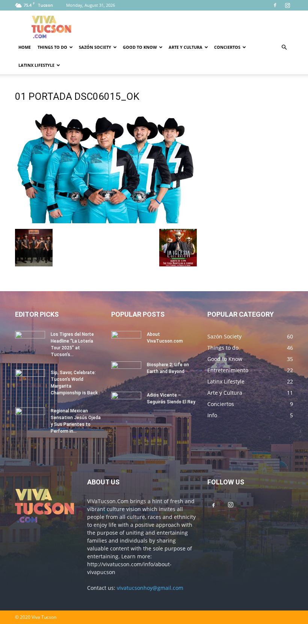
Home (24, 47)
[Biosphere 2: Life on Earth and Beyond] (126, 371)
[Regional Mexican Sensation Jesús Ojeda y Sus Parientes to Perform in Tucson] (30, 418)
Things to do (52, 47)
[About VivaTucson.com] (126, 341)
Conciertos (227, 47)
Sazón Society (95, 47)
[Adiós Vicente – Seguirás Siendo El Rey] (126, 402)
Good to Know (140, 47)
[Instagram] (287, 5)
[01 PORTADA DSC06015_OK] (106, 221)
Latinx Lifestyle (36, 65)
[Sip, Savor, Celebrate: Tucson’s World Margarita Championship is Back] (30, 379)
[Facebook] (275, 5)
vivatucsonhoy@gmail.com (150, 587)
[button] (284, 47)
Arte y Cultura (185, 47)
